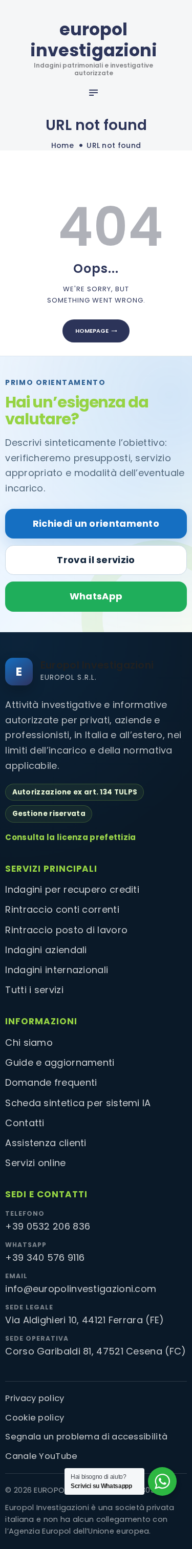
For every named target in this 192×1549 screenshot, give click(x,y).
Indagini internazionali (56, 969)
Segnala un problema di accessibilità (86, 1437)
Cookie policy (34, 1418)
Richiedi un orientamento (96, 523)
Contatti (24, 1122)
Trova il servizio (96, 559)
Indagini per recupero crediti (72, 889)
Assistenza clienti (45, 1142)
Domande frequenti (51, 1082)
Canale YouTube (41, 1456)
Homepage (92, 331)
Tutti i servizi (34, 989)
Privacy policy (34, 1398)
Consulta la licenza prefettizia (70, 837)
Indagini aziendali (46, 949)
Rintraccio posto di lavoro (66, 929)
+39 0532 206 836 (47, 1226)
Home (62, 145)
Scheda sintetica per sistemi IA (78, 1102)
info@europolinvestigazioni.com (80, 1288)
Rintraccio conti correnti (62, 909)
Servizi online (35, 1162)
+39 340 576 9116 (44, 1257)
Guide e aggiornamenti (59, 1062)
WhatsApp (96, 596)
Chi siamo (29, 1042)
